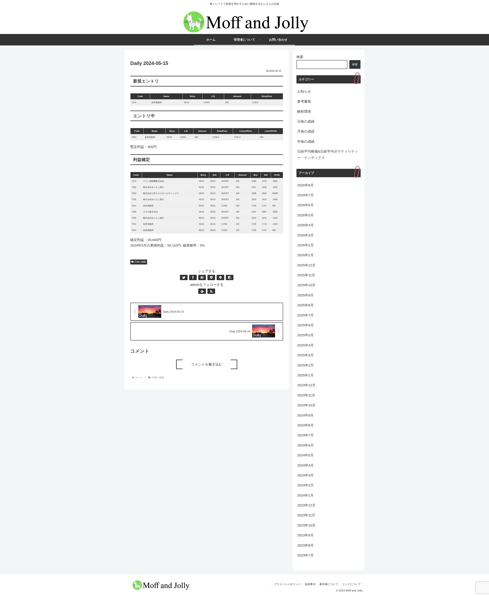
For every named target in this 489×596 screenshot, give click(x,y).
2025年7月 (305, 315)
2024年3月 (305, 475)
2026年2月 (305, 245)
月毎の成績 (305, 131)
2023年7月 (305, 555)
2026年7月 (305, 195)
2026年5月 (305, 215)
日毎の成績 (140, 261)
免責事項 (310, 584)
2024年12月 (306, 385)
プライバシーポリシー (287, 584)
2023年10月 (306, 525)
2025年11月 (306, 275)
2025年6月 (305, 325)
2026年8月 (305, 185)
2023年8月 (305, 545)
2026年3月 (305, 235)
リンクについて (351, 584)
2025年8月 (305, 305)
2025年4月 (305, 345)
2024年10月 (306, 405)
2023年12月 (306, 505)
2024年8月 (305, 425)
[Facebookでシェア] (193, 277)
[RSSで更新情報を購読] (211, 291)
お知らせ (304, 91)
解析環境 (304, 111)
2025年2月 (305, 365)
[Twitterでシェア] (184, 277)
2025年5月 (305, 335)
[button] (229, 277)
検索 (299, 57)
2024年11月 (306, 395)
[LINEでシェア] (220, 277)
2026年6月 (305, 205)
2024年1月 (305, 495)
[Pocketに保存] (211, 277)
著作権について (328, 584)
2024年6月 (305, 445)
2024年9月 (305, 415)
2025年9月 (305, 295)
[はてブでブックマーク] (202, 277)
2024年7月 (305, 435)
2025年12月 (306, 265)
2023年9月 (305, 535)
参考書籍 (304, 101)
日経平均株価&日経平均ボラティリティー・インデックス (327, 154)
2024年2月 (305, 485)
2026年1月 (305, 255)
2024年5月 (305, 455)
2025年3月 (305, 355)
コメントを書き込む (206, 364)
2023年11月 (306, 515)
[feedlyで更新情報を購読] (202, 291)
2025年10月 (306, 285)
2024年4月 (305, 465)
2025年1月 (305, 375)
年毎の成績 (305, 141)
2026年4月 (305, 225)
